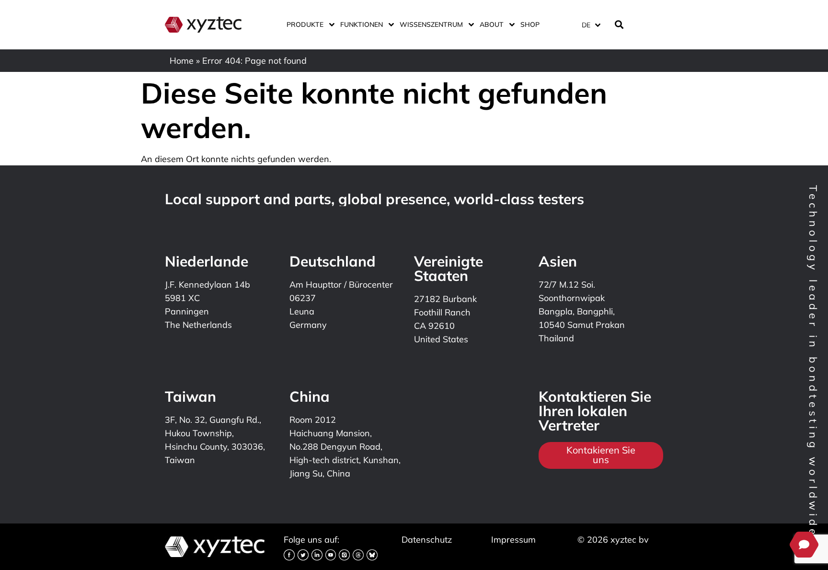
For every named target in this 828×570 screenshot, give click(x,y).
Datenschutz (427, 539)
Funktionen (361, 24)
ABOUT (492, 24)
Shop (530, 24)
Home (182, 60)
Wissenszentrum (431, 24)
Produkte (305, 24)
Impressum (513, 539)
